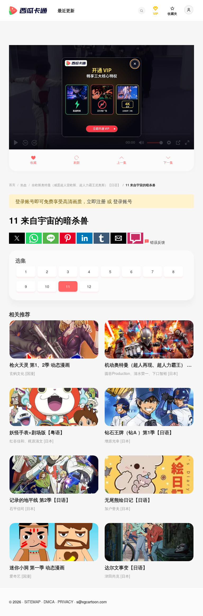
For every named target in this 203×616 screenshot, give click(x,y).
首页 (12, 184)
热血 (23, 185)
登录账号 (122, 201)
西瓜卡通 (28, 10)
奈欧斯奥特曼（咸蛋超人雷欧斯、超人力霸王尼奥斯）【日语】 (76, 185)
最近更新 (66, 10)
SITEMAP (32, 601)
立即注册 (96, 201)
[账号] (188, 9)
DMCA (49, 601)
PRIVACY (65, 601)
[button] (141, 10)
